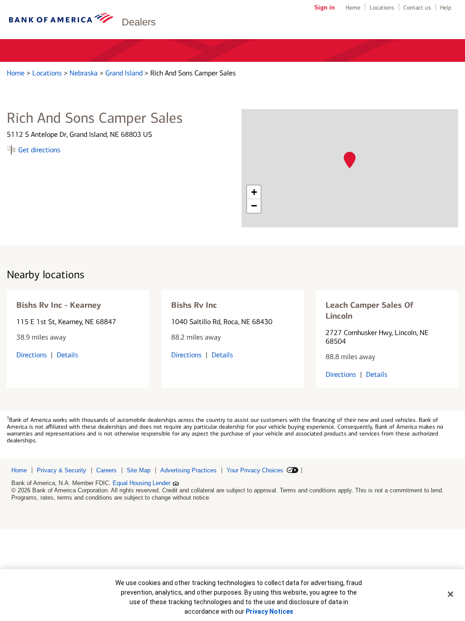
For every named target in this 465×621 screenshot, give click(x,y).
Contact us (417, 7)
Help (445, 7)
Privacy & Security (61, 470)
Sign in (324, 7)
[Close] (450, 594)
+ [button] (254, 192)
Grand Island (124, 73)
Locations (382, 7)
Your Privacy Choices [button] (255, 470)
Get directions (39, 149)
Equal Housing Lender (141, 483)
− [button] (254, 205)
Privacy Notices (269, 611)
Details (67, 355)
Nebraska (84, 73)
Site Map (138, 470)
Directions (31, 355)
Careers (106, 470)
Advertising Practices (188, 470)
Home (353, 7)
